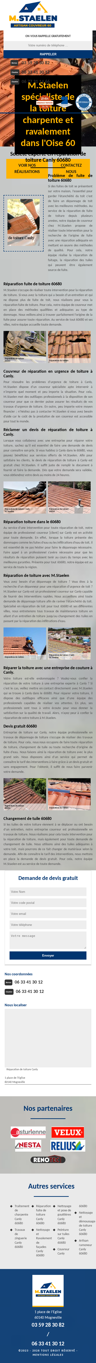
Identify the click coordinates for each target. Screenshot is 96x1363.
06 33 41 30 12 (36, 72)
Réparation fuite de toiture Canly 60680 (43, 1215)
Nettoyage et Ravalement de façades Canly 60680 (43, 1242)
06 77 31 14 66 (36, 81)
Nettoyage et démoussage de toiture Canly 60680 (86, 1223)
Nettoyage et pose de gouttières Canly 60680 (64, 1215)
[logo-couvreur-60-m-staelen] (33, 15)
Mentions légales (48, 1355)
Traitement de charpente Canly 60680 (21, 1215)
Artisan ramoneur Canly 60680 (85, 1247)
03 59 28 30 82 (36, 63)
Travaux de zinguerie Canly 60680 (21, 1238)
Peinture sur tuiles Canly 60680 (63, 1236)
